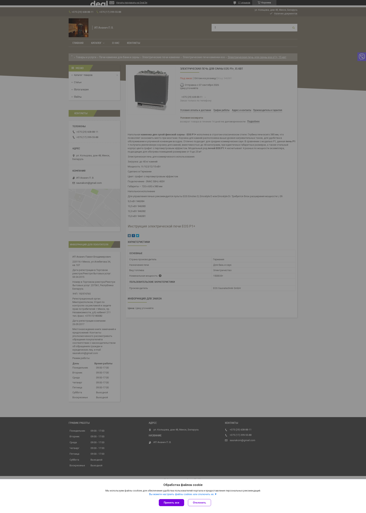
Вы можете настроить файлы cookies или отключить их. (181, 494)
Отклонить (199, 502)
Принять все (171, 502)
